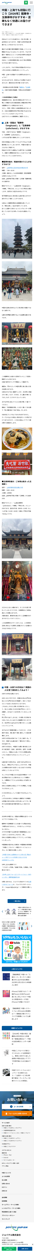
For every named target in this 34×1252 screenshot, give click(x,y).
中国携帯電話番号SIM (9, 1130)
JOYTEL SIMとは (6, 1150)
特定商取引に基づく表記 (9, 1212)
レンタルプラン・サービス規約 (11, 1208)
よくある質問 (6, 1176)
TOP (3, 32)
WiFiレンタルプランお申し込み (9, 1248)
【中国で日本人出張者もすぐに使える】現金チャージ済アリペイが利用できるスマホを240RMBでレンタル (16, 857)
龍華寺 (22, 87)
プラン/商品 (5, 1166)
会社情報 (4, 1197)
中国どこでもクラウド (9, 1146)
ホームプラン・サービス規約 (10, 1204)
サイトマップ (6, 1219)
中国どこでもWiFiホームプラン (11, 1138)
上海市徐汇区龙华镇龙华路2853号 (17, 168)
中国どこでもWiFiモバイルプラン (12, 1141)
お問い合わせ (6, 1183)
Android (5, 1157)
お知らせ (4, 1191)
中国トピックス (8, 32)
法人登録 (4, 1180)
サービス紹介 (6, 1123)
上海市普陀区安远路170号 (15, 487)
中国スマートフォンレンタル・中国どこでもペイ (16, 1133)
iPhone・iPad (7, 1155)
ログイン (4, 1187)
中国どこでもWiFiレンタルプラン (12, 1128)
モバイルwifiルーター (9, 1160)
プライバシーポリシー (8, 1215)
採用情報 (4, 1201)
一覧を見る (17, 901)
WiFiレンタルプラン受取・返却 (10, 1163)
